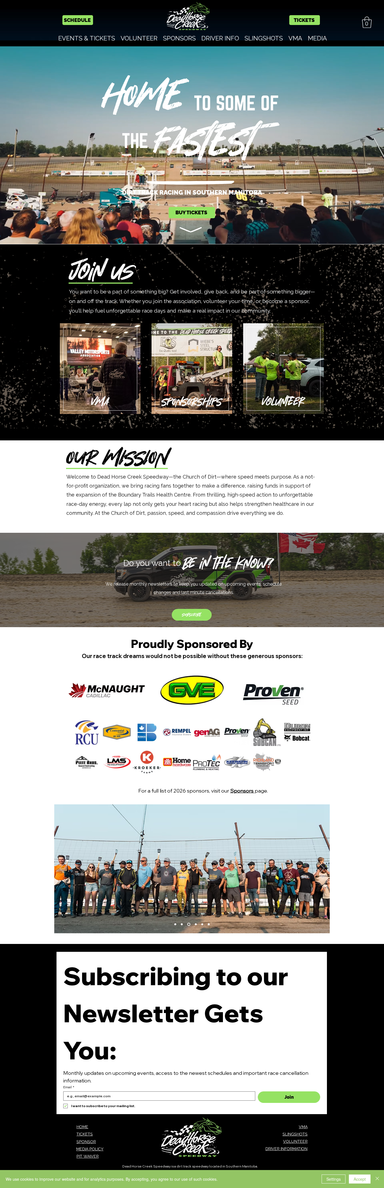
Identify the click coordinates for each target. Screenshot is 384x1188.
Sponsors (242, 791)
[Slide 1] (175, 924)
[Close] (377, 1179)
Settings (333, 1179)
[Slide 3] (188, 924)
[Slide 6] (209, 924)
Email (68, 1087)
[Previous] (62, 868)
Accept (360, 1179)
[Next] (321, 868)
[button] (367, 22)
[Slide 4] (195, 924)
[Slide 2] (182, 924)
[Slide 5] (201, 924)
